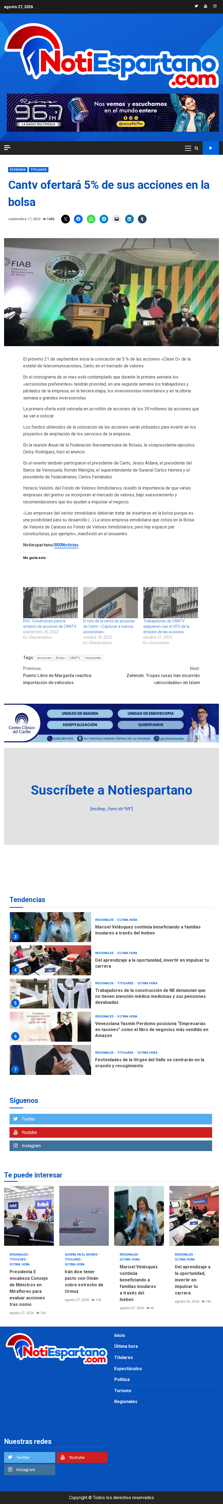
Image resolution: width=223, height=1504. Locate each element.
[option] (111, 928)
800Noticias (66, 545)
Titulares (38, 169)
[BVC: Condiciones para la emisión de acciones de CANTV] (50, 602)
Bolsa (60, 658)
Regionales (104, 919)
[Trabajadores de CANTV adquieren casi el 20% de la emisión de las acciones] (170, 602)
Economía (18, 169)
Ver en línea (211, 148)
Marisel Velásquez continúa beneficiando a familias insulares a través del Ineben (50, 927)
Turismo (122, 1390)
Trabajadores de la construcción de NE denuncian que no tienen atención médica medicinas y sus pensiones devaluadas (50, 993)
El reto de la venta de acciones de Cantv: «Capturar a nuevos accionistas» (109, 626)
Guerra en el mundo (82, 1254)
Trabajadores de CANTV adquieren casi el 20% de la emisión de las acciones (166, 626)
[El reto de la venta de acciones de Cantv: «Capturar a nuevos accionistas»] (110, 602)
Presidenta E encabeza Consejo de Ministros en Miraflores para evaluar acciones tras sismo (29, 1216)
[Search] (196, 148)
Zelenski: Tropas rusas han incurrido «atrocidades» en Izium (163, 675)
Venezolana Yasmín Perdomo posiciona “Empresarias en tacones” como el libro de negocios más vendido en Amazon (50, 1027)
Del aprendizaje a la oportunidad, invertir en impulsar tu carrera (50, 960)
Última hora (127, 919)
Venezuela (93, 658)
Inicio (119, 1335)
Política (122, 1379)
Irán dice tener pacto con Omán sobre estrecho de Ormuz (84, 1216)
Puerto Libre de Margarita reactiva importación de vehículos (57, 675)
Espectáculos (128, 1368)
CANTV (74, 658)
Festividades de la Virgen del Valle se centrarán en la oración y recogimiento (50, 1060)
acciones (44, 658)
